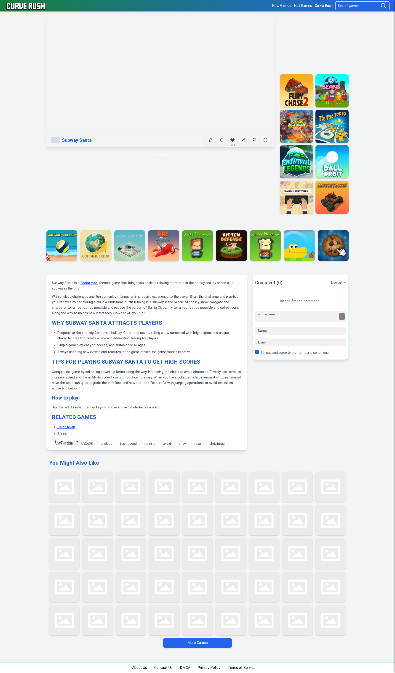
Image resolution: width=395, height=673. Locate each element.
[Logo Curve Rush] (25, 5)
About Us (139, 667)
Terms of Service (242, 667)
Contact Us (163, 667)
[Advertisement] (160, 189)
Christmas (89, 283)
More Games (197, 643)
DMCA (185, 667)
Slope (62, 434)
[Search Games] (383, 6)
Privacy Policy (209, 667)
